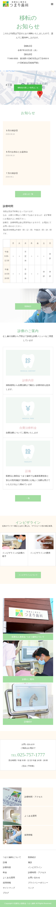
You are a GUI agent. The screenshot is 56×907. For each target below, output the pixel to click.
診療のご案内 (28, 679)
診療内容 (7, 867)
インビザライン (35, 867)
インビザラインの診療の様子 (13, 554)
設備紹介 (28, 721)
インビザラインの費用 (40, 553)
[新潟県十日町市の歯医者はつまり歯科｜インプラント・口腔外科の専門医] (15, 4)
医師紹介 (28, 306)
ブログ (6, 893)
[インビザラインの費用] (42, 542)
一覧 (28, 498)
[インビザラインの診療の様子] (14, 542)
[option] (14, 549)
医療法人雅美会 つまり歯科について (28, 637)
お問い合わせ (34, 877)
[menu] (52, 4)
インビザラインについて (28, 575)
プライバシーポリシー (38, 883)
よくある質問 (9, 877)
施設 (30, 862)
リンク (31, 888)
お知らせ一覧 (28, 194)
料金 (5, 872)
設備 (5, 862)
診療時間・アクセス (37, 872)
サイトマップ (9, 888)
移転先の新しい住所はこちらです (28, 89)
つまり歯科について (12, 857)
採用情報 (7, 883)
